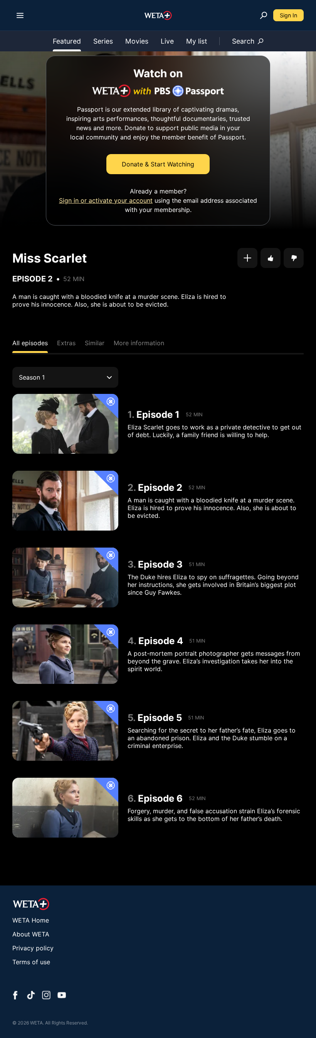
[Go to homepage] (158, 15)
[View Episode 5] (65, 731)
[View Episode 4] (65, 654)
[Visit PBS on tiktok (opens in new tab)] (30, 996)
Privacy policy (33, 948)
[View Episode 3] (65, 577)
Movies (136, 41)
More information (139, 343)
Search (243, 41)
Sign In (288, 15)
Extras (66, 343)
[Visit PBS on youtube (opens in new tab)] (61, 996)
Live (167, 41)
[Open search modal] (263, 15)
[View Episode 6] (65, 808)
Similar (94, 343)
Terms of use (31, 962)
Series (103, 41)
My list (196, 41)
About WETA (30, 934)
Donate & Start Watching (158, 164)
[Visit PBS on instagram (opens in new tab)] (46, 996)
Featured (67, 41)
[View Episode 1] (65, 424)
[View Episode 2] (65, 501)
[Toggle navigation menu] (20, 15)
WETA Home (30, 920)
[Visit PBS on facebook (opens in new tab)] (15, 996)
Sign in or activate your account (106, 200)
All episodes (30, 343)
